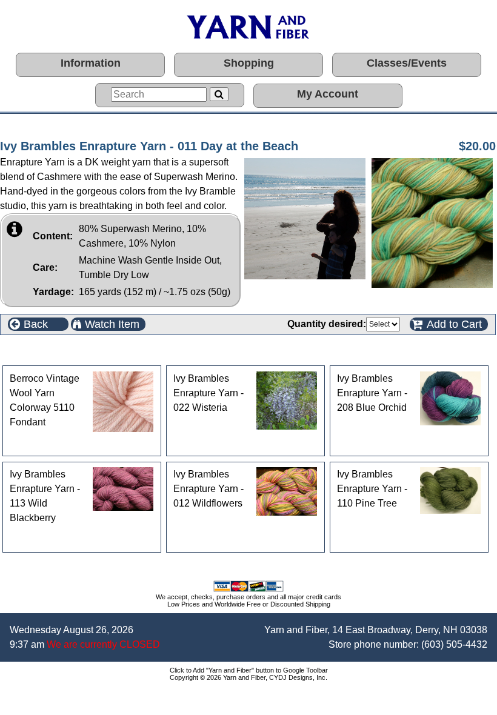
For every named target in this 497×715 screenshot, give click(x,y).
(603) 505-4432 (454, 644)
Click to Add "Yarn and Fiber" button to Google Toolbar (249, 670)
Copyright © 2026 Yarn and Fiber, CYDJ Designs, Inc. (248, 677)
